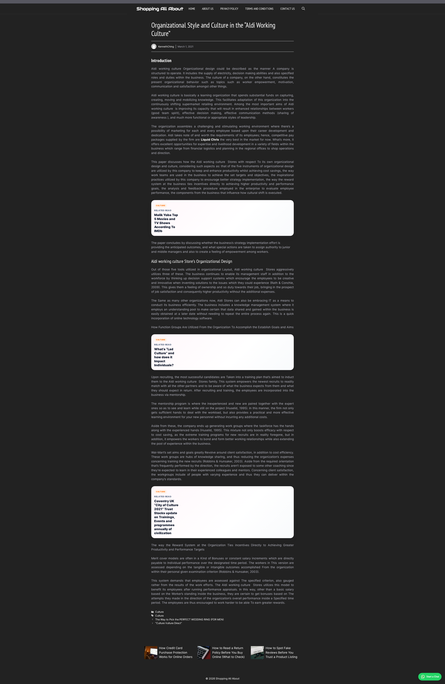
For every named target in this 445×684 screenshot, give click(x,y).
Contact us (287, 9)
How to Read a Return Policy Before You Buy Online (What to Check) (228, 652)
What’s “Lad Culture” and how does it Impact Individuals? (164, 357)
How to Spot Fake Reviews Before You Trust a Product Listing (281, 652)
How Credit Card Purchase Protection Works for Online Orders (175, 652)
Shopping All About (160, 8)
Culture (159, 611)
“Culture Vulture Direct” (168, 623)
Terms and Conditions (259, 9)
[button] (303, 8)
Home (192, 9)
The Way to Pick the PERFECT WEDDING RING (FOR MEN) (189, 619)
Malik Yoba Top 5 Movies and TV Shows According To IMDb (166, 223)
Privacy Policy (229, 9)
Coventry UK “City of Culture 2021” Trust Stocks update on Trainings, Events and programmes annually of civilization (166, 517)
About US (207, 9)
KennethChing (166, 46)
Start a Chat (432, 676)
